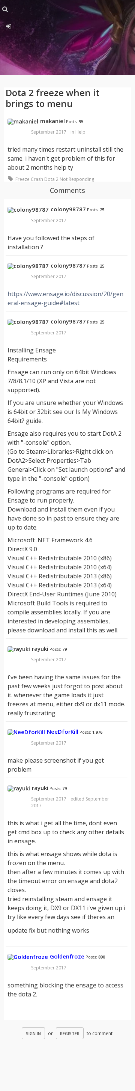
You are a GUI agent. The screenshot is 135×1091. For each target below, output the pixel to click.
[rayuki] (19, 649)
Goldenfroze (67, 956)
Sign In (33, 1033)
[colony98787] (28, 210)
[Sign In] (8, 25)
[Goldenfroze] (28, 957)
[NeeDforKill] (26, 732)
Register (70, 1033)
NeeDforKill (62, 731)
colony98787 (68, 209)
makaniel (52, 121)
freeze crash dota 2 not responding (54, 179)
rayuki (40, 648)
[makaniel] (23, 122)
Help (80, 132)
